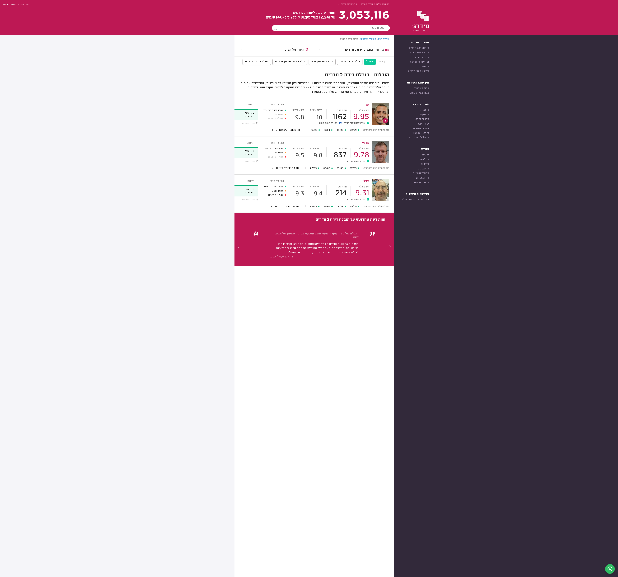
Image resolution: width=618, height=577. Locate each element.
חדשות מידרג (421, 119)
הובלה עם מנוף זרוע (322, 61)
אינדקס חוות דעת (419, 62)
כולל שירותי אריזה (350, 61)
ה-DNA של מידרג (419, 137)
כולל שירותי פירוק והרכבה (290, 61)
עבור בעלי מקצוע (419, 93)
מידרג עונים (422, 178)
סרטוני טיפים (421, 182)
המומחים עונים (421, 173)
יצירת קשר (423, 123)
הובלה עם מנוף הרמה (256, 61)
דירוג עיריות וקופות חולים (415, 199)
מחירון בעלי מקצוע (418, 71)
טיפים (425, 154)
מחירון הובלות (382, 4)
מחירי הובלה (367, 4)
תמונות (425, 66)
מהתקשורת (423, 114)
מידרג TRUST (420, 133)
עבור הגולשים (421, 88)
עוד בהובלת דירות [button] (348, 4)
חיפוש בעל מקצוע (419, 48)
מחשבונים (423, 168)
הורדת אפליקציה (419, 52)
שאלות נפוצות (421, 128)
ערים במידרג (422, 57)
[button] (238, 246)
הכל (368, 61)
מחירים (425, 164)
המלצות (424, 159)
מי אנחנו (424, 110)
